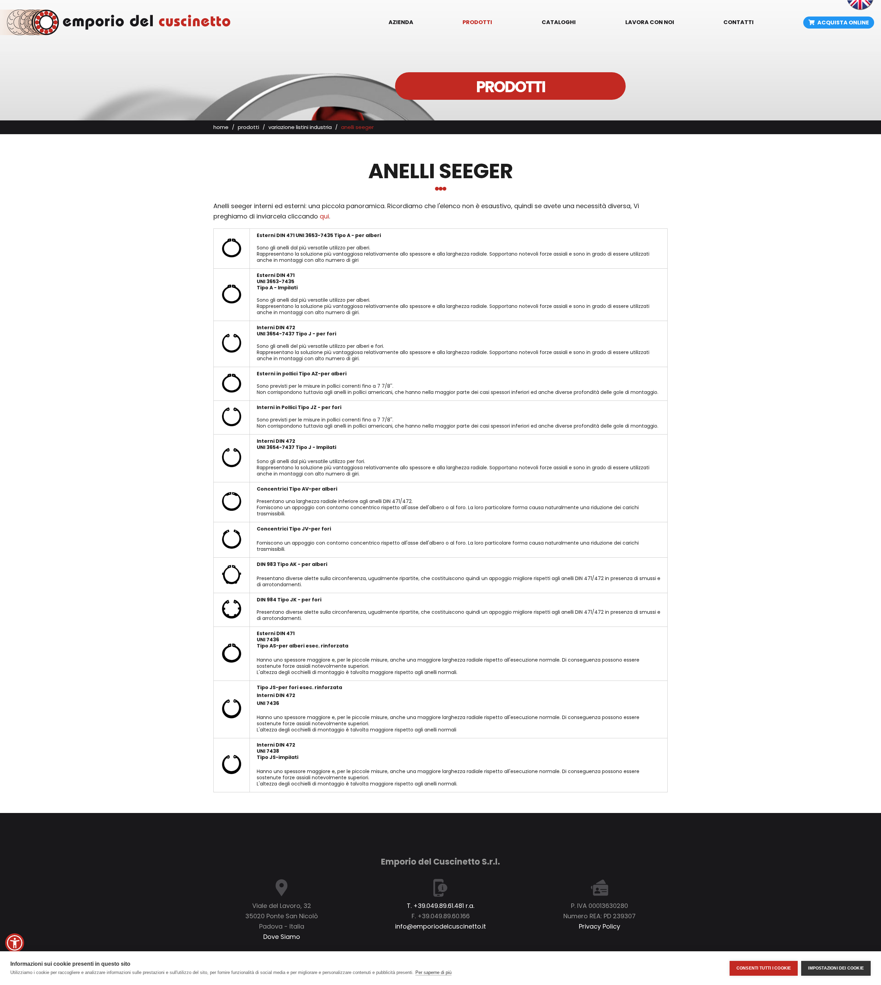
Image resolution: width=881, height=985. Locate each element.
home (221, 127)
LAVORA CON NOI (649, 22)
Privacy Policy (599, 926)
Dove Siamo (281, 936)
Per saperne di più (433, 972)
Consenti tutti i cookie (763, 968)
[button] (14, 943)
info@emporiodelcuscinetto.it (440, 926)
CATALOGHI (559, 22)
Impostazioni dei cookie (836, 968)
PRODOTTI (477, 22)
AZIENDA (401, 22)
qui (324, 216)
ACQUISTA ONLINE (842, 22)
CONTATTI (738, 22)
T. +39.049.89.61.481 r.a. (440, 905)
